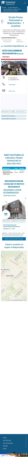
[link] (14, 212)
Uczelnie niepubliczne (9, 37)
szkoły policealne (7, 440)
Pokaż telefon (12, 84)
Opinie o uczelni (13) (20, 111)
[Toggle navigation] (25, 3)
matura (4, 438)
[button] (3, 253)
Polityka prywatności (8, 443)
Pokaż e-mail (12, 91)
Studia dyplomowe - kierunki (7, 111)
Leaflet (8, 300)
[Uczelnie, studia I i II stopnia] (8, 3)
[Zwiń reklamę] (14, 452)
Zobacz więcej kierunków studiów (14, 239)
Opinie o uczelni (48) (19, 220)
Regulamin (5, 446)
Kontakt (5, 449)
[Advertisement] (14, 135)
